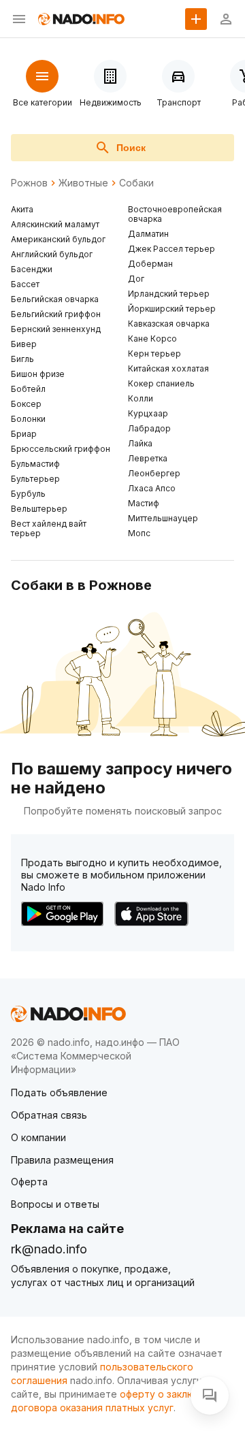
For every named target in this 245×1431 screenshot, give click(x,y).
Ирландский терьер (169, 294)
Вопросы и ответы (55, 1204)
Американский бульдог (58, 239)
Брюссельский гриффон (60, 449)
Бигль (22, 359)
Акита (22, 209)
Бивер (24, 344)
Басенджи (31, 269)
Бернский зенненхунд (56, 329)
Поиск (131, 147)
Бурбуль (28, 494)
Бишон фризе (38, 374)
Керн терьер (154, 353)
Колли (140, 398)
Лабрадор (149, 428)
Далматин (148, 234)
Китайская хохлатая (168, 368)
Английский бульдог (52, 254)
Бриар (24, 434)
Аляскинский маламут (55, 224)
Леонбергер (154, 473)
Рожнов (29, 183)
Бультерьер (35, 479)
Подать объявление (59, 1092)
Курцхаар (148, 413)
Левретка (147, 458)
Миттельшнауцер (163, 518)
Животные (83, 183)
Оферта (29, 1181)
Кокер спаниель (161, 383)
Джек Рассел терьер (171, 249)
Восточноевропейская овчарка (175, 214)
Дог (136, 279)
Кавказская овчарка (169, 323)
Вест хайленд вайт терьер (48, 528)
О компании (38, 1137)
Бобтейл (28, 389)
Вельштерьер (39, 509)
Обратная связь (49, 1115)
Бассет (25, 284)
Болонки (28, 419)
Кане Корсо (152, 338)
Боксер (26, 404)
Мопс (139, 533)
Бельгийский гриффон (56, 314)
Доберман (150, 264)
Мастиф (143, 503)
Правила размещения (62, 1160)
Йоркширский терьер (172, 308)
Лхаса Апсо (152, 488)
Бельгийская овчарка (55, 299)
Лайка (140, 443)
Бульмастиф (35, 464)
